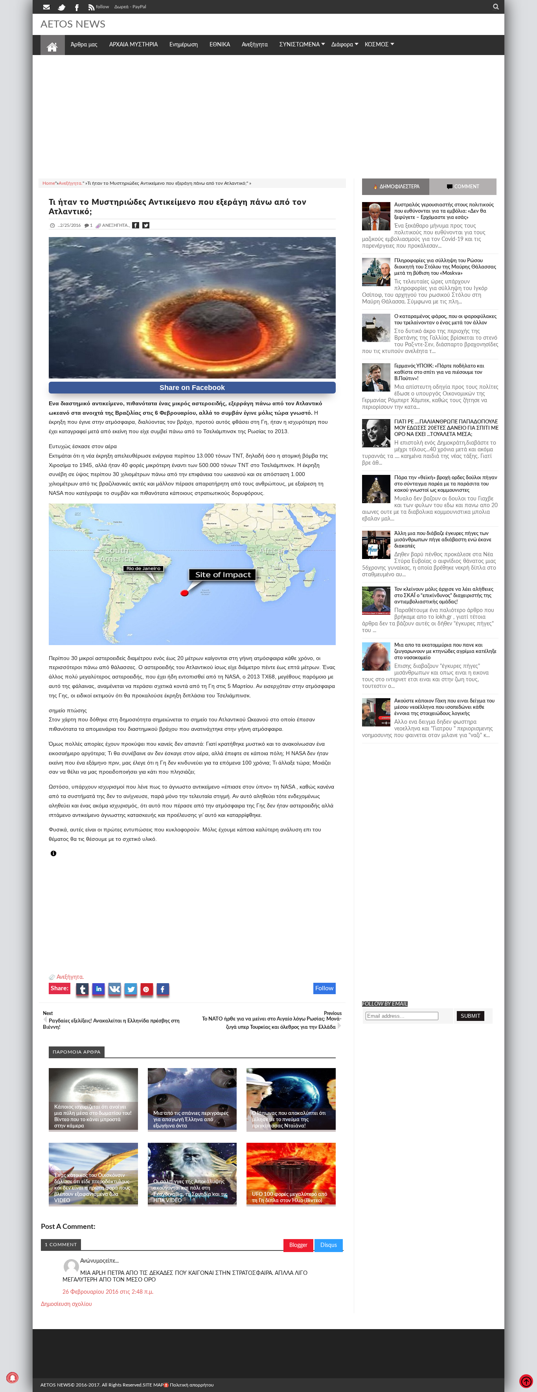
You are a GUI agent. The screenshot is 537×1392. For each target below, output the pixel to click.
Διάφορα (342, 45)
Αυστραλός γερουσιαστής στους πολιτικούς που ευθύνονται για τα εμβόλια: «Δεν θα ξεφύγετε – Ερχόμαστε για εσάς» (444, 211)
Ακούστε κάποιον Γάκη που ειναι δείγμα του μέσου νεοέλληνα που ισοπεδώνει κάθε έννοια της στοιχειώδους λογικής (444, 707)
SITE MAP (153, 1385)
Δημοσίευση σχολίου (66, 1304)
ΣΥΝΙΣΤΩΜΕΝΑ (300, 45)
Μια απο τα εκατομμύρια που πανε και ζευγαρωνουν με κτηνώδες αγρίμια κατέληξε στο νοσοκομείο (445, 651)
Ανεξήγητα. (70, 977)
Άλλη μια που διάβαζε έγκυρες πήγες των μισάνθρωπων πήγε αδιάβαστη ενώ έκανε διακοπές (442, 540)
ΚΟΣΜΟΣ (377, 45)
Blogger (298, 1245)
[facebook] (76, 7)
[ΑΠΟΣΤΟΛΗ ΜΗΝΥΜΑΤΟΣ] (47, 7)
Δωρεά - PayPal (130, 6)
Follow (324, 988)
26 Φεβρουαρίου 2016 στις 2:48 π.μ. (108, 1292)
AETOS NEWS (72, 24)
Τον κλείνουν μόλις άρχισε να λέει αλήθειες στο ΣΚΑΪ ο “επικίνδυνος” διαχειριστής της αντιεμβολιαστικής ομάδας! (443, 596)
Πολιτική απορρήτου (192, 1385)
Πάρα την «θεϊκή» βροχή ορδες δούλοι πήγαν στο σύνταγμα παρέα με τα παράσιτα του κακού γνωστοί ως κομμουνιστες (445, 484)
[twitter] (61, 7)
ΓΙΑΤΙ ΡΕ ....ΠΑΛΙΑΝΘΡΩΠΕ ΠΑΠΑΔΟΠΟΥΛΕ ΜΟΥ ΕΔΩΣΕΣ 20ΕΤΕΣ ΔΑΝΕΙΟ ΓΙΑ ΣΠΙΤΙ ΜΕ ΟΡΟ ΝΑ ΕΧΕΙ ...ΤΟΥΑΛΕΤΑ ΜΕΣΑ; (446, 428)
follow (102, 6)
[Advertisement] (268, 116)
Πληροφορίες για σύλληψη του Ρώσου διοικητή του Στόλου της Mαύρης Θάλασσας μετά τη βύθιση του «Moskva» (445, 267)
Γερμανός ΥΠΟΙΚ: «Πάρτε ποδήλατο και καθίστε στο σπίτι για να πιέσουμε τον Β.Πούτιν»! (439, 372)
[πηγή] (60, 853)
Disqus (328, 1245)
